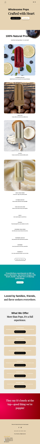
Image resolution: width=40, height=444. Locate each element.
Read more (20, 282)
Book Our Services (20, 331)
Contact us (25, 18)
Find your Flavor (20, 259)
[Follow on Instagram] (21, 427)
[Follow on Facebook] (19, 427)
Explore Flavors (16, 18)
